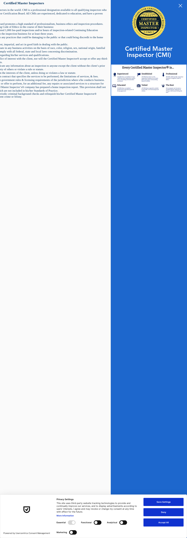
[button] (180, 6)
